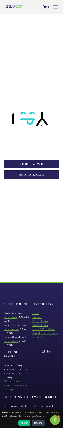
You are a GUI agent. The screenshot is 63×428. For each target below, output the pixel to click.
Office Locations (13, 381)
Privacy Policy (40, 321)
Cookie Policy (40, 325)
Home (35, 313)
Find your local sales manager (15, 387)
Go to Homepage (31, 164)
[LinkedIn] (48, 351)
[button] (55, 420)
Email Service (11, 329)
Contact (37, 317)
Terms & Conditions (43, 329)
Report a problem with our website (45, 335)
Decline (38, 423)
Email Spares (11, 341)
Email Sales (10, 317)
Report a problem (31, 174)
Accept (24, 423)
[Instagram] (43, 351)
